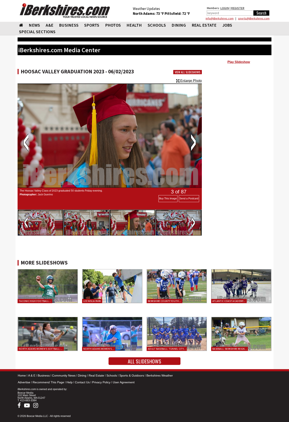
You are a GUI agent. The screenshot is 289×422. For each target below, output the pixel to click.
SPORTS (91, 25)
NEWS (34, 25)
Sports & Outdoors (131, 375)
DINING (179, 25)
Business (44, 375)
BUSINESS (68, 25)
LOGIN (224, 8)
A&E (49, 25)
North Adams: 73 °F (149, 13)
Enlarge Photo (190, 80)
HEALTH (134, 25)
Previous (25, 142)
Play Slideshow (238, 62)
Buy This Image (168, 198)
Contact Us (82, 382)
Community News (64, 375)
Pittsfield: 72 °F (177, 13)
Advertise (24, 382)
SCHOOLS (157, 25)
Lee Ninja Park (92, 301)
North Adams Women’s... (98, 348)
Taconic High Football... (35, 301)
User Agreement (124, 382)
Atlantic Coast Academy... (228, 301)
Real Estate (96, 375)
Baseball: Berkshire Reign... (229, 348)
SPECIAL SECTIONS (37, 31)
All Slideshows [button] (144, 361)
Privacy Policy (101, 382)
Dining (82, 375)
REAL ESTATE (204, 25)
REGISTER (237, 8)
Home (22, 375)
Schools (111, 375)
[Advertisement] (238, 99)
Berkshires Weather (159, 375)
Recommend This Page (48, 382)
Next (193, 142)
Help (69, 382)
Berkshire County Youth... (164, 301)
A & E (31, 375)
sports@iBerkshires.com (254, 18)
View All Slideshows (187, 72)
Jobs (227, 25)
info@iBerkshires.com (220, 18)
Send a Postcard (188, 198)
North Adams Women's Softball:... (41, 348)
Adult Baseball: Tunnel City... (167, 348)
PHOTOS (113, 25)
